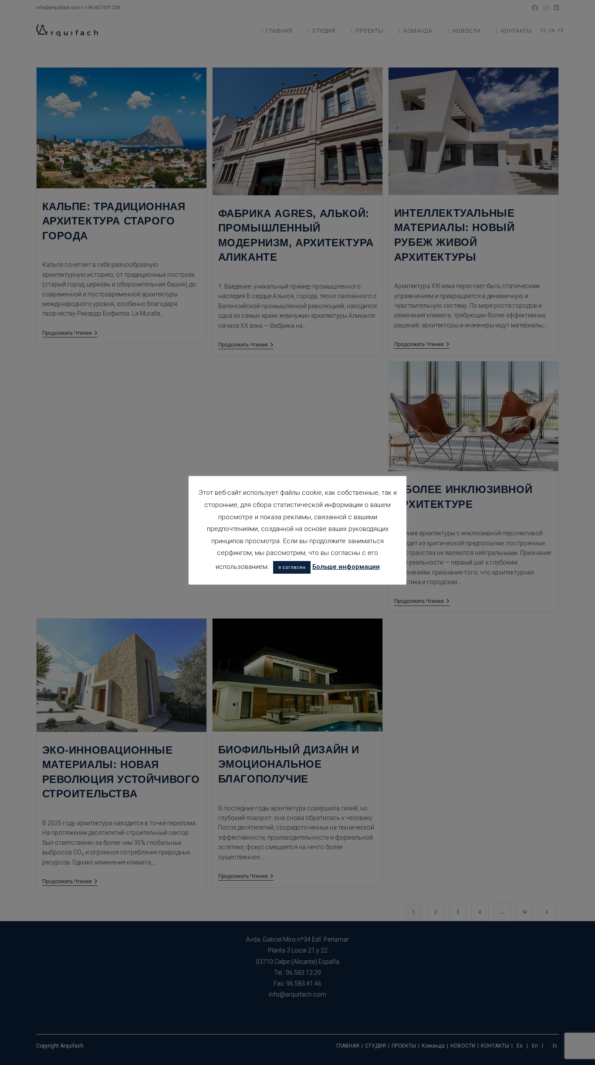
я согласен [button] (291, 567)
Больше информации (346, 567)
